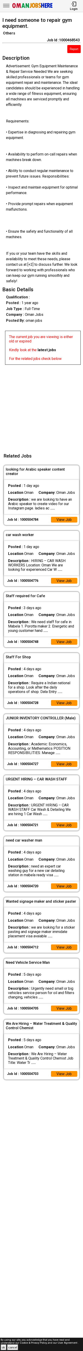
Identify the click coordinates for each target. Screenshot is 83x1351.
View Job (64, 519)
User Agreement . (68, 1342)
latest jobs (47, 350)
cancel (12, 1347)
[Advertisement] (41, 406)
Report (74, 49)
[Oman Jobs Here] (32, 8)
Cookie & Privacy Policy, (34, 1342)
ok (3, 1347)
